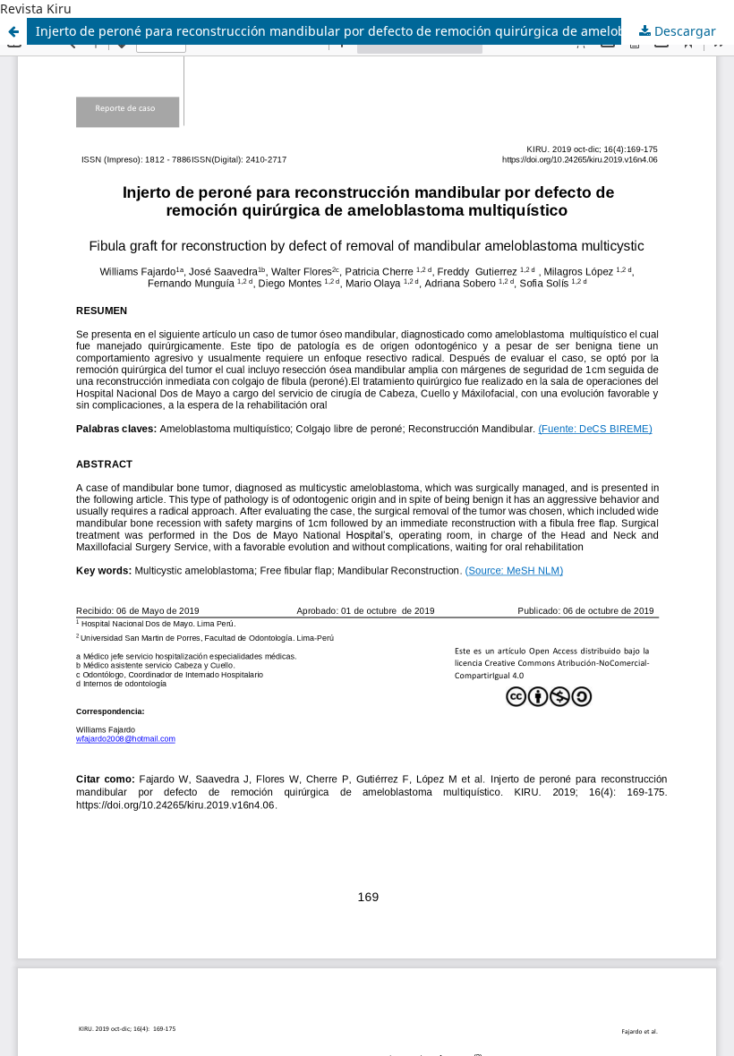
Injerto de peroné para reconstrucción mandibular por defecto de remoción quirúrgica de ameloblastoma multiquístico (385, 30)
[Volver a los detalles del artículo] (13, 31)
